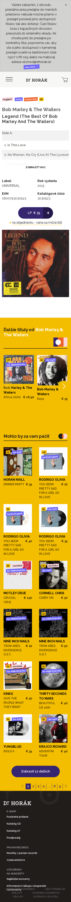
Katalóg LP (13, 830)
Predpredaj (13, 837)
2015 (18, 99)
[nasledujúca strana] (66, 786)
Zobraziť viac (36, 167)
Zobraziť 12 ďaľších (35, 771)
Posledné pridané (17, 816)
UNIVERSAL (31, 99)
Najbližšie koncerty (18, 878)
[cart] (65, 79)
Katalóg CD (14, 823)
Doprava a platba (45, 896)
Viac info (30, 67)
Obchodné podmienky (20, 889)
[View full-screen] (63, 236)
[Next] (63, 386)
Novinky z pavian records (22, 852)
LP (41, 99)
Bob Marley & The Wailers (31, 109)
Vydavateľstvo (16, 859)
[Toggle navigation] (9, 79)
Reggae (7, 99)
